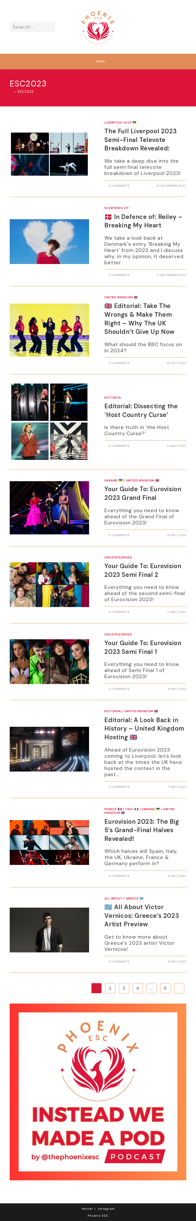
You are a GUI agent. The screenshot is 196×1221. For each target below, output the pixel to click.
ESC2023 (26, 92)
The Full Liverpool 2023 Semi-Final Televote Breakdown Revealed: (140, 139)
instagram (106, 1209)
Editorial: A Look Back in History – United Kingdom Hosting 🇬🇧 (144, 728)
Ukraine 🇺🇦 (113, 480)
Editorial (112, 397)
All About (113, 898)
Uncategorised (118, 557)
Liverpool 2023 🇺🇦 (120, 122)
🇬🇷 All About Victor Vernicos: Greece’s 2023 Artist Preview (141, 915)
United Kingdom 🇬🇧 (121, 297)
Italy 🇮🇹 (131, 809)
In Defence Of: (116, 208)
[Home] (11, 92)
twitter (87, 1209)
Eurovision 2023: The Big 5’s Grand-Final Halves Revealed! (141, 830)
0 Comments (119, 186)
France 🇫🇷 (113, 809)
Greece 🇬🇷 (135, 898)
